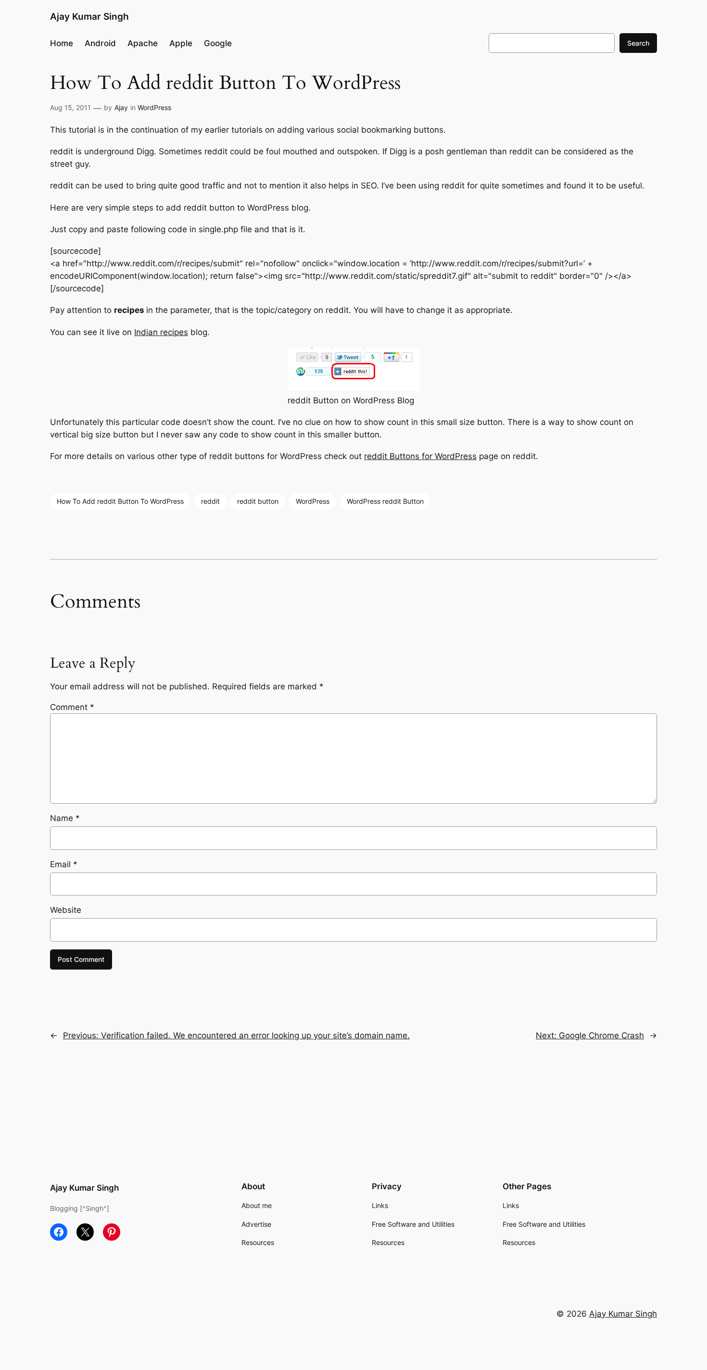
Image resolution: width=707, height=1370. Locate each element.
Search (638, 43)
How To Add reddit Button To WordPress (120, 501)
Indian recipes (161, 332)
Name (65, 818)
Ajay (121, 107)
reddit (210, 501)
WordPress (154, 107)
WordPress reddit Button (385, 501)
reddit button (257, 501)
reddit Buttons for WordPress (420, 456)
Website (65, 910)
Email (63, 864)
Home (61, 43)
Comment (72, 707)
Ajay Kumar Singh (89, 16)
